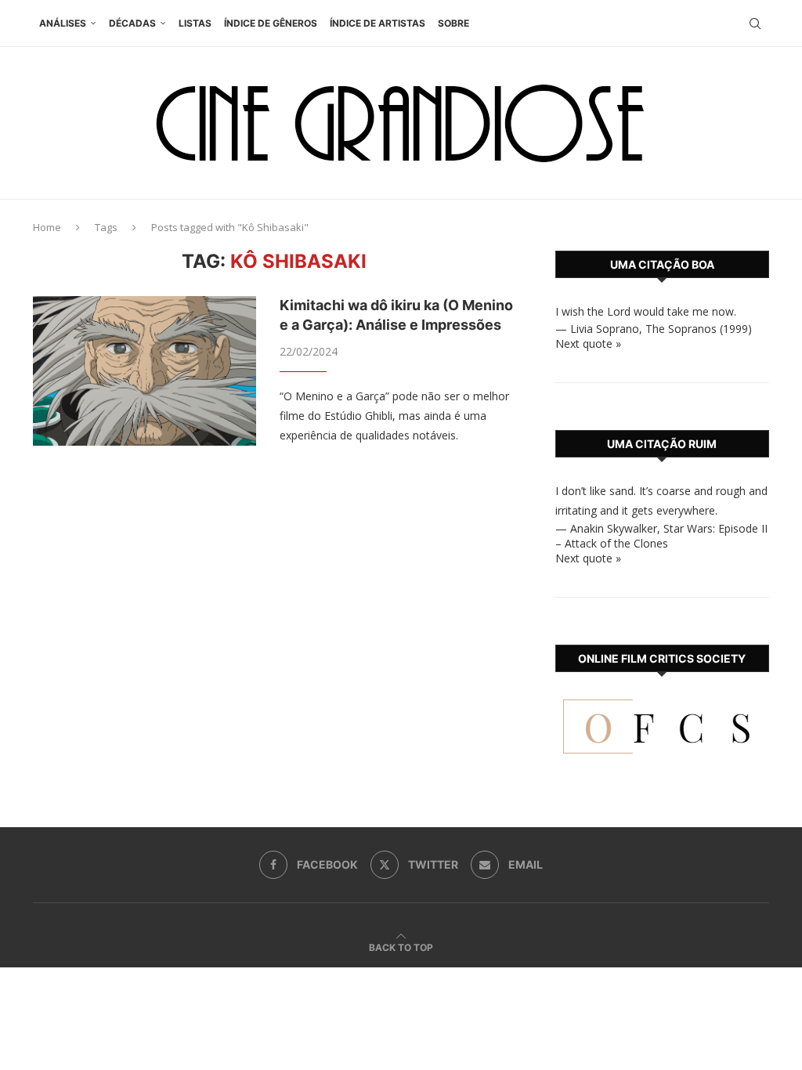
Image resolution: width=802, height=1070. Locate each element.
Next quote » (588, 343)
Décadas (132, 23)
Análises (62, 23)
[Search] (755, 23)
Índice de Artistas (377, 23)
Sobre (453, 23)
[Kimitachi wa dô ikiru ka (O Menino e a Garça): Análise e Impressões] (144, 370)
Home (47, 227)
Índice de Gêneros (270, 23)
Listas (195, 23)
